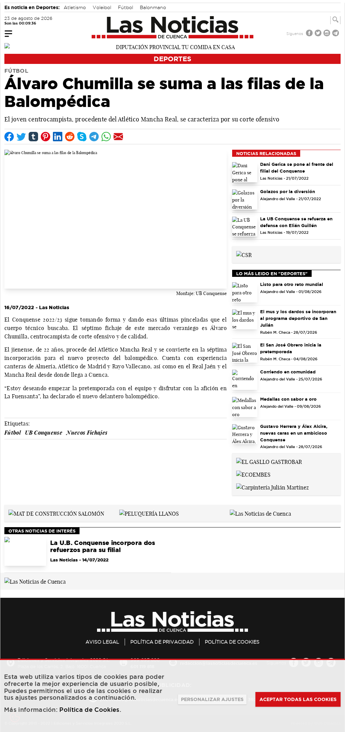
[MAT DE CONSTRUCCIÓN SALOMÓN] (56, 513)
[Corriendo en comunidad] (244, 380)
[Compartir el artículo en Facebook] (9, 136)
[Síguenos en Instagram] (327, 33)
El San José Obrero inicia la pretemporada (290, 348)
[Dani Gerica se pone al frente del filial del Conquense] (244, 172)
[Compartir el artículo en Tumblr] (33, 136)
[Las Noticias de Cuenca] (173, 27)
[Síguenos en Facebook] (310, 33)
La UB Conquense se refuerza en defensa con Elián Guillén (296, 222)
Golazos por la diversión (287, 191)
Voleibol (102, 7)
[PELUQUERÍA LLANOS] (149, 513)
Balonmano (153, 7)
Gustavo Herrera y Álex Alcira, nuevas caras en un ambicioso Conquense (293, 433)
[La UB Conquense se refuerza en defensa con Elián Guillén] (244, 227)
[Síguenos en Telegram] (336, 33)
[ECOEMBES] (253, 474)
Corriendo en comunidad (288, 371)
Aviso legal (102, 641)
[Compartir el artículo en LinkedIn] (57, 136)
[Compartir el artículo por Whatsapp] (106, 136)
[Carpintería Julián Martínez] (272, 486)
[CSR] (244, 254)
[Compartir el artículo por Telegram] (94, 136)
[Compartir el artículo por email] (118, 136)
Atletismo (75, 7)
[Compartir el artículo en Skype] (82, 136)
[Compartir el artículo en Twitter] (21, 136)
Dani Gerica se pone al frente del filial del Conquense (296, 167)
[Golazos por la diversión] (244, 199)
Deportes (172, 59)
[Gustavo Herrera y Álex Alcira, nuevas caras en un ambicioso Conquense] (244, 434)
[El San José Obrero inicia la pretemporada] (244, 353)
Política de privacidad (162, 641)
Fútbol (125, 7)
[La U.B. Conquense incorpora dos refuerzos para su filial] (25, 551)
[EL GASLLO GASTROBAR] (269, 461)
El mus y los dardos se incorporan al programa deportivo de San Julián (298, 318)
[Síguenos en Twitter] (318, 33)
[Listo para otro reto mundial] (244, 292)
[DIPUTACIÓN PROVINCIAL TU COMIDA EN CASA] (172, 46)
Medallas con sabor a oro (288, 399)
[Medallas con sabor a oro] (244, 407)
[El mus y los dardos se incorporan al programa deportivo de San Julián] (244, 319)
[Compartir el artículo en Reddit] (69, 136)
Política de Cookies (232, 641)
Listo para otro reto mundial (291, 284)
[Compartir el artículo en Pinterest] (45, 136)
